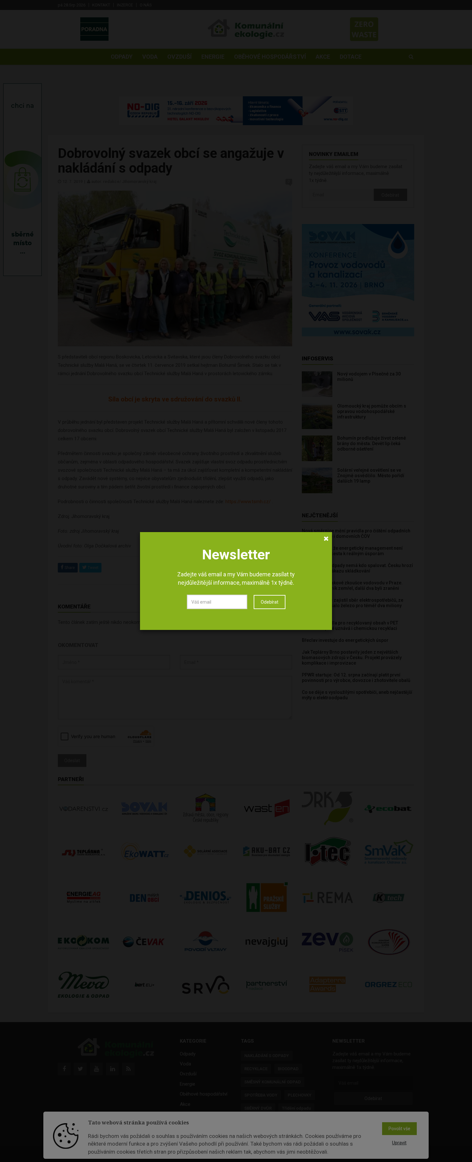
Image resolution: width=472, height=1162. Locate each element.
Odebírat (269, 602)
